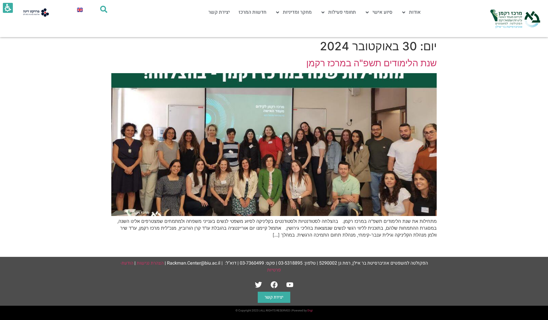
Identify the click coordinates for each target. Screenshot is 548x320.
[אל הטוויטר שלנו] (258, 284)
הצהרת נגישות (150, 263)
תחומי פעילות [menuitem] (342, 12)
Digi (310, 311)
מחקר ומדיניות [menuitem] (297, 12)
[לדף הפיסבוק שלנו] (274, 284)
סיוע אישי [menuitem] (382, 12)
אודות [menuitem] (415, 12)
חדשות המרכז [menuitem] (252, 12)
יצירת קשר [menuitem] (219, 12)
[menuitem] (80, 9)
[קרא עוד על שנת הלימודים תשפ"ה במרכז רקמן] (274, 214)
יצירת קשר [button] (274, 297)
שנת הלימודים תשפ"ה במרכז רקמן (371, 63)
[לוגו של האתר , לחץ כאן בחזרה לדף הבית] (514, 18)
